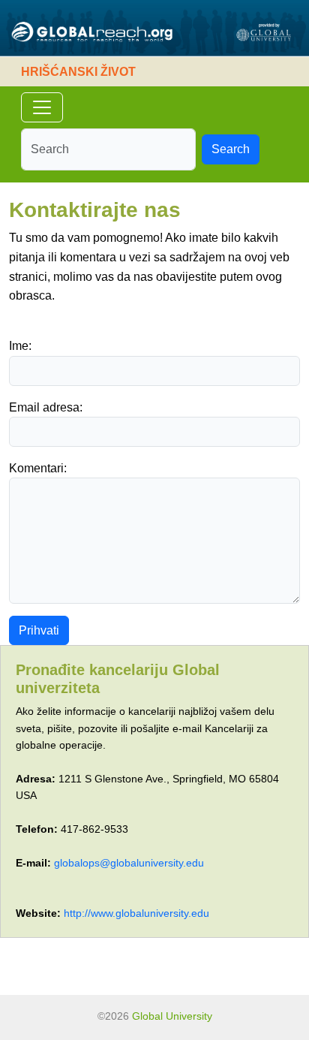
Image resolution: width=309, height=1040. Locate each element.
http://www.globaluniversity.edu (136, 913)
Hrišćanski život (78, 71)
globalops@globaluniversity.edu (129, 863)
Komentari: (38, 468)
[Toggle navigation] (42, 107)
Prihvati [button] (39, 630)
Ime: (20, 345)
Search (231, 149)
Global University (172, 1016)
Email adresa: (45, 407)
